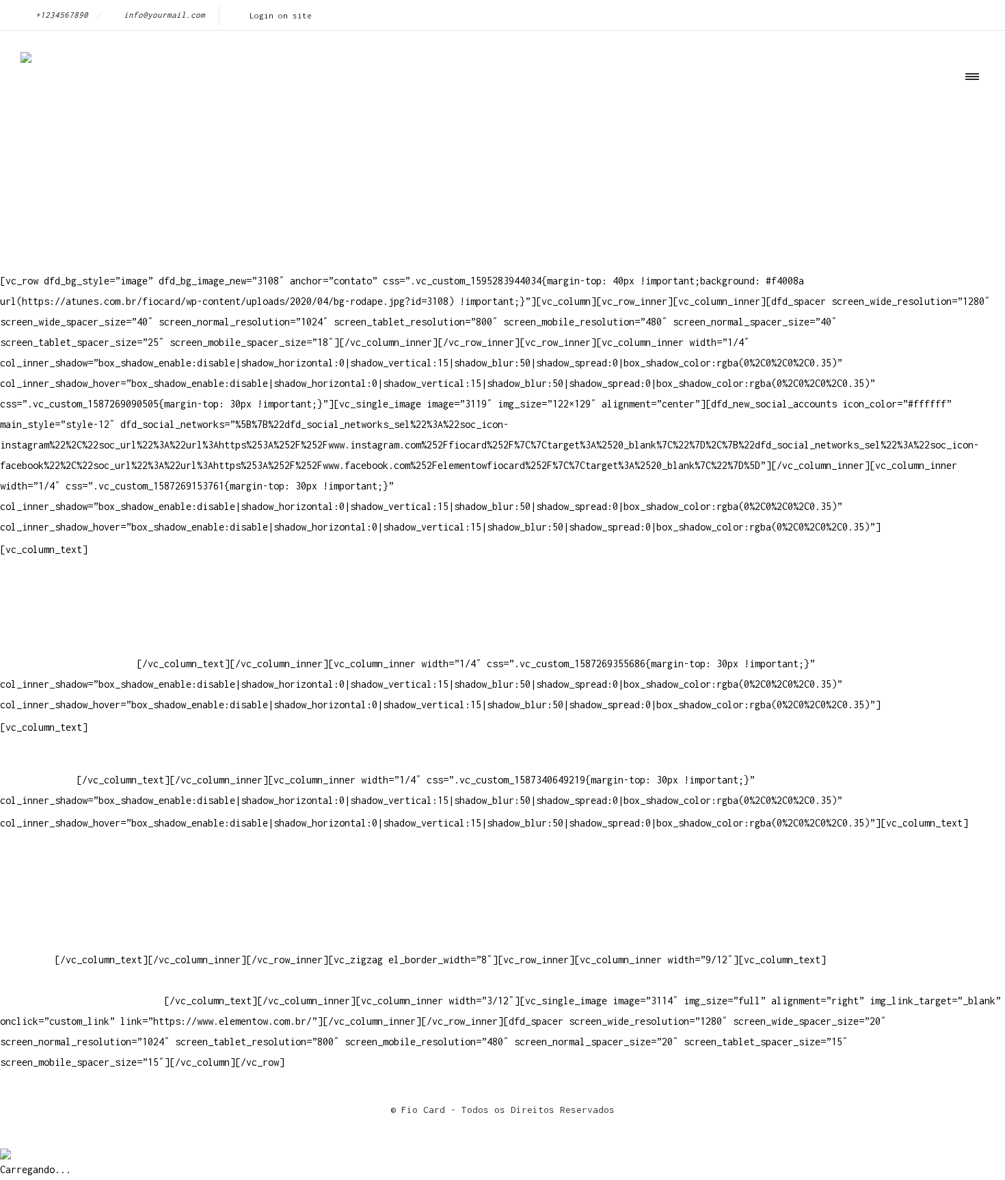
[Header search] (968, 138)
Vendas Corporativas (52, 918)
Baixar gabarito (41, 898)
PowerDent (24, 959)
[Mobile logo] (5, 1145)
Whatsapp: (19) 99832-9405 (68, 643)
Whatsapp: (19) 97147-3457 (68, 622)
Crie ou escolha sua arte (65, 877)
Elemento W (27, 939)
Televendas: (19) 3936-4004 (71, 602)
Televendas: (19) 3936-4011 (71, 581)
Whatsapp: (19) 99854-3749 (68, 663)
